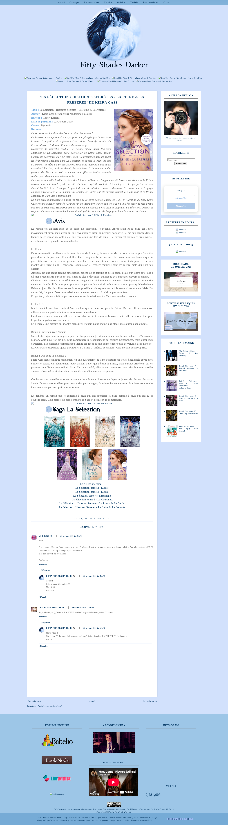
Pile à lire (108, 2)
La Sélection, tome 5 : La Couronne (92, 499)
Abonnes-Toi (181, 206)
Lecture (88, 519)
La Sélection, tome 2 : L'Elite (92, 487)
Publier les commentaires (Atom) (50, 706)
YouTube (134, 2)
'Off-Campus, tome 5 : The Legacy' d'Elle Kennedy (188, 428)
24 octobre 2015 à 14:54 (71, 536)
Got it (188, 819)
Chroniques (74, 2)
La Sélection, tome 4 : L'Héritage (92, 495)
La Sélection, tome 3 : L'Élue (91, 491)
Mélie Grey (45, 536)
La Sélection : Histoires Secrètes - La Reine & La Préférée (92, 507)
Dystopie (78, 519)
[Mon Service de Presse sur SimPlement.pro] (57, 794)
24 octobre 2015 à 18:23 (83, 607)
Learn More (175, 819)
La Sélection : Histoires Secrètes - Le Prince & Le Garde (91, 503)
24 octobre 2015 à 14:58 (94, 576)
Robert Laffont (102, 519)
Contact (166, 2)
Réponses (45, 570)
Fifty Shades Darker (59, 576)
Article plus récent (34, 701)
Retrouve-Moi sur (151, 2)
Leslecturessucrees (51, 607)
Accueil (61, 2)
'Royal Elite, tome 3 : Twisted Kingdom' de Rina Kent (188, 368)
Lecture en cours (91, 2)
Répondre (43, 564)
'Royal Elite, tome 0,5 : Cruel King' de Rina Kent (188, 412)
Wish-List (121, 2)
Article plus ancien (150, 701)
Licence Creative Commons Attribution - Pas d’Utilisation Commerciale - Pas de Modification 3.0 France (135, 809)
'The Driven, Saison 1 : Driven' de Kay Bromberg (188, 353)
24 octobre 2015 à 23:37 (94, 628)
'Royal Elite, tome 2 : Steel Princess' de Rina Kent (188, 398)
